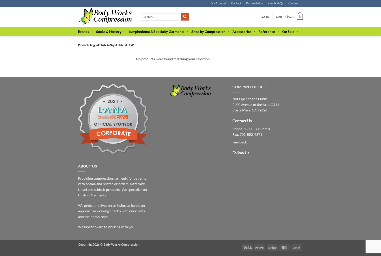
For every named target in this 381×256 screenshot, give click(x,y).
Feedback (239, 142)
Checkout (294, 3)
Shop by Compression (208, 31)
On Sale (288, 31)
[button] (264, 17)
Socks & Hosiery (109, 31)
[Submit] (185, 17)
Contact (236, 3)
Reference (266, 31)
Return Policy (254, 3)
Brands (83, 31)
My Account (218, 3)
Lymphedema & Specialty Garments (156, 31)
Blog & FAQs (275, 3)
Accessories (241, 31)
